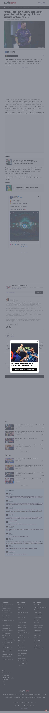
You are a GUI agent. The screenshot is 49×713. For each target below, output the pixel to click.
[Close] (37, 341)
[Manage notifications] (46, 710)
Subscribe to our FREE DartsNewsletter (24, 369)
